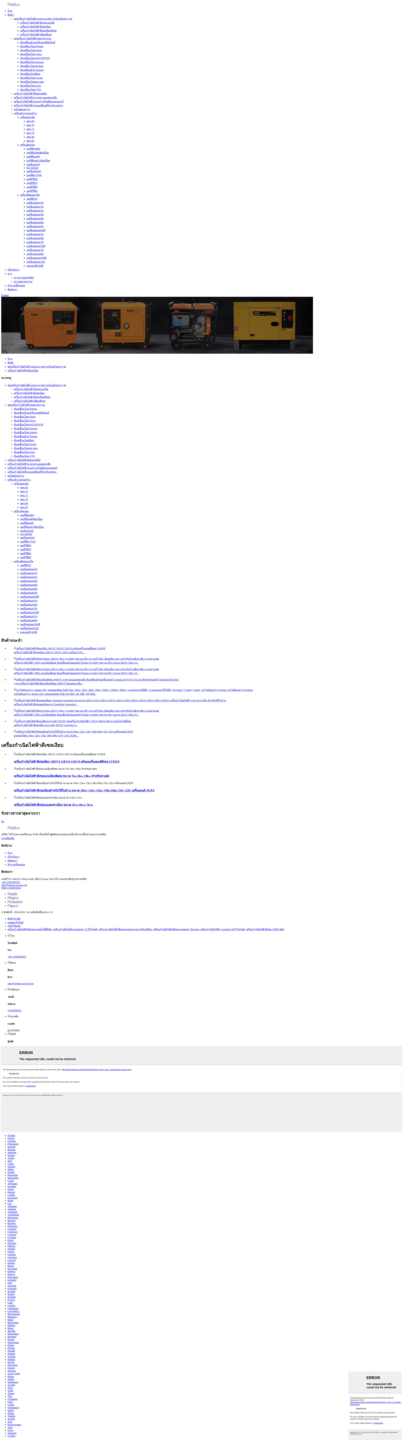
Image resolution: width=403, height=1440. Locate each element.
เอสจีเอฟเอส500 (35, 226)
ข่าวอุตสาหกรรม (23, 281)
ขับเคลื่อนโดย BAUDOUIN (35, 58)
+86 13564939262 (10, 882)
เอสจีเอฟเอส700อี (35, 246)
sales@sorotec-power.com (14, 885)
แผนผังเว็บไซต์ (15, 922)
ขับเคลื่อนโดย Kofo (30, 85)
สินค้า (11, 15)
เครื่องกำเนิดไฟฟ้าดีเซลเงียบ (35, 26)
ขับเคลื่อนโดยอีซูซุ (30, 74)
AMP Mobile (14, 926)
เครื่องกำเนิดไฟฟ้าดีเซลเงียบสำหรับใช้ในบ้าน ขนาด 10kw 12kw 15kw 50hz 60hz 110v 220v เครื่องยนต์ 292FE (84, 790)
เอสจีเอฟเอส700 (35, 242)
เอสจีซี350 (31, 199)
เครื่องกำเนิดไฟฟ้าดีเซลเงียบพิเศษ (38, 30)
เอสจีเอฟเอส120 (35, 206)
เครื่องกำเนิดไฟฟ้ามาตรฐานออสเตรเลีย (35, 97)
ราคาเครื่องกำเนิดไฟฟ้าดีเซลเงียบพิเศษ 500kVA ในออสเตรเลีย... (48, 683)
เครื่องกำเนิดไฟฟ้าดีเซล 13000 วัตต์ (265, 929)
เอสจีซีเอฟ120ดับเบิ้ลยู (38, 160)
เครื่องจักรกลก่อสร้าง (25, 113)
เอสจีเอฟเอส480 (35, 222)
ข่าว (10, 273)
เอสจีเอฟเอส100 (35, 202)
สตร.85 (30, 141)
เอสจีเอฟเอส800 (35, 254)
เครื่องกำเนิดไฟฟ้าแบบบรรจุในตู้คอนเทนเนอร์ (39, 101)
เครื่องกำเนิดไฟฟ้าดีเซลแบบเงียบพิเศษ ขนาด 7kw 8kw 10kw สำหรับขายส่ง (61, 776)
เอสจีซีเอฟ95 (33, 156)
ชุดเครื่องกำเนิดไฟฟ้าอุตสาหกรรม (32, 38)
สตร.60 (30, 121)
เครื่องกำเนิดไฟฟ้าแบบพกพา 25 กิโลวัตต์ (75, 929)
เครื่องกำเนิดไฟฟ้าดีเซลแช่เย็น (30, 93)
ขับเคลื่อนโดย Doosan (32, 62)
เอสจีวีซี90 (31, 191)
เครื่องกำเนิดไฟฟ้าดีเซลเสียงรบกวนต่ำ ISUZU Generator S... (46, 725)
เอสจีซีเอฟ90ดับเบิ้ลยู (37, 152)
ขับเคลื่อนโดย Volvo (31, 54)
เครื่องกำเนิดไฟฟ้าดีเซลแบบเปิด (37, 22)
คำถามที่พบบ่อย (16, 285)
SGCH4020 (32, 168)
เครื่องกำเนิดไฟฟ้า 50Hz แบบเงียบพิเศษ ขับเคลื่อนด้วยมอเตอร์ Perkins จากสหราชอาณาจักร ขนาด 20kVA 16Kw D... (76, 662)
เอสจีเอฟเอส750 (35, 250)
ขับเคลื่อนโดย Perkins (31, 46)
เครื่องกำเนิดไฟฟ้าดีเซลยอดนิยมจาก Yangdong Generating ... (46, 704)
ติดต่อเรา (12, 289)
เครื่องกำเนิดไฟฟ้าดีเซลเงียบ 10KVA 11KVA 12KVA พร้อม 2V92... (49, 652)
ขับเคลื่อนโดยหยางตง (32, 81)
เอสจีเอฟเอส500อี (35, 230)
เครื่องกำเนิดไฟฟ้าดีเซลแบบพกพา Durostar (176, 929)
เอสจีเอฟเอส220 (35, 210)
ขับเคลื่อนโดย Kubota (31, 66)
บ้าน (10, 11)
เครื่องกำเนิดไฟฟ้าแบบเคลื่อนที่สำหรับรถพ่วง (38, 105)
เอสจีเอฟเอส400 (35, 218)
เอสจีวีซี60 (31, 179)
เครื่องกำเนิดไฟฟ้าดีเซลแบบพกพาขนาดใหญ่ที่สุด (125, 929)
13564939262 (14, 1010)
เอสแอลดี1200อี (34, 265)
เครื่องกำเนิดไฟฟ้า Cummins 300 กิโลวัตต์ (222, 929)
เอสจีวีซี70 (31, 183)
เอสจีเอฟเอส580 (35, 238)
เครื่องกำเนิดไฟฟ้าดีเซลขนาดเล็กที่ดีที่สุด (30, 929)
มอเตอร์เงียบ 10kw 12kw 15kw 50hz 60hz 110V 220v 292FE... (46, 735)
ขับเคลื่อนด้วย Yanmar (32, 70)
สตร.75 (30, 129)
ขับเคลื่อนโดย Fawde (31, 78)
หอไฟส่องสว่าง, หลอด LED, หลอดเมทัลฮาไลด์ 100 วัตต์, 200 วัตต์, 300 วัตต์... (55, 694)
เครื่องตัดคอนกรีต (30, 195)
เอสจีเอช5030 (33, 171)
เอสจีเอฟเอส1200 (35, 262)
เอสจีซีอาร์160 (34, 175)
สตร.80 (30, 137)
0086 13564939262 (11, 888)
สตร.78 (30, 133)
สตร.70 (30, 125)
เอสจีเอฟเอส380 (35, 214)
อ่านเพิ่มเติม (7, 838)
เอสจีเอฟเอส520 (35, 234)
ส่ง (2, 821)
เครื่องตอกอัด (27, 117)
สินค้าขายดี (14, 918)
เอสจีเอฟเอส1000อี (36, 258)
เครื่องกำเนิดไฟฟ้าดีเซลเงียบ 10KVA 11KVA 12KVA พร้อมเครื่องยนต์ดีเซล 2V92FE (67, 761)
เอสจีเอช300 (33, 164)
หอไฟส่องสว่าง (22, 109)
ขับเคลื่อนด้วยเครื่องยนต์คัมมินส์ (37, 42)
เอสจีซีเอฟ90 (33, 148)
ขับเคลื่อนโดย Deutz (31, 50)
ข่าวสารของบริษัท (24, 277)
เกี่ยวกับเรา (14, 269)
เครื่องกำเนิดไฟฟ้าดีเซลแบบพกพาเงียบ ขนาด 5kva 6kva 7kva (53, 804)
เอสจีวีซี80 (31, 187)
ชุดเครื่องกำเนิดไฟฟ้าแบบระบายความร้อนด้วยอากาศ (43, 18)
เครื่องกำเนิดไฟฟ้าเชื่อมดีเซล (36, 34)
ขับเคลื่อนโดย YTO (30, 89)
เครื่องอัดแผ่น (27, 145)
